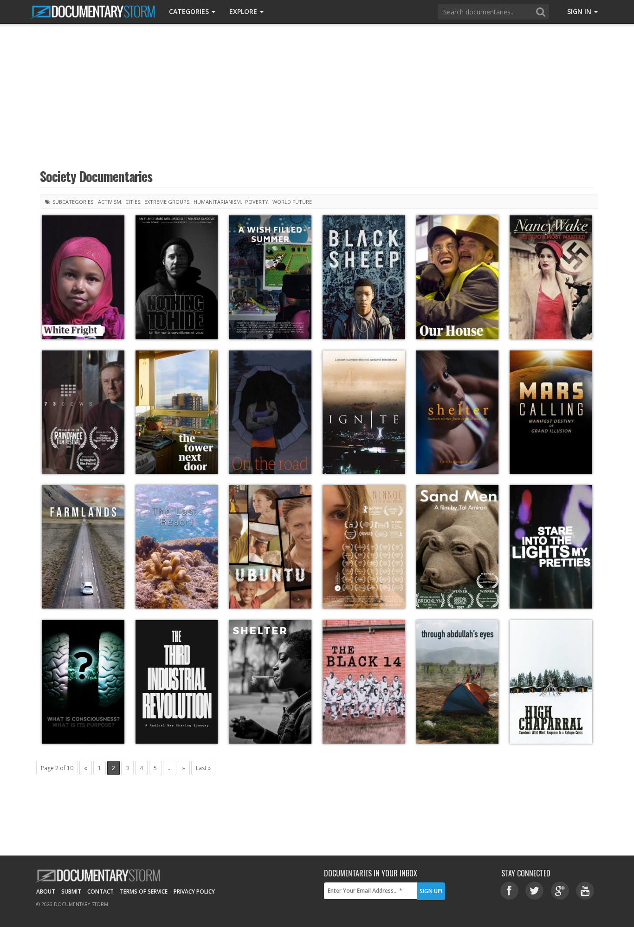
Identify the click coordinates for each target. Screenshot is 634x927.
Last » (203, 768)
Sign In (580, 11)
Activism (109, 201)
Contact (100, 891)
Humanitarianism (217, 201)
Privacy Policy (194, 891)
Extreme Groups (166, 201)
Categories (190, 11)
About (45, 891)
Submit (71, 891)
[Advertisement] (317, 95)
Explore (244, 11)
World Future (292, 201)
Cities (132, 201)
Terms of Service (144, 891)
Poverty (256, 201)
